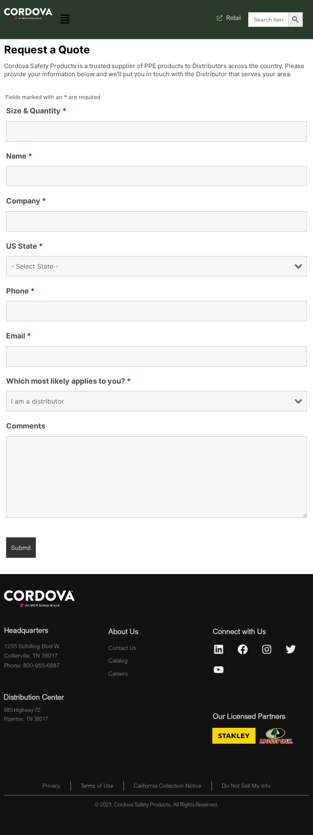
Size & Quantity (36, 110)
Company (26, 201)
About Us (123, 631)
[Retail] (220, 18)
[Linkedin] (219, 649)
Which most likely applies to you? (68, 381)
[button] (65, 19)
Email (18, 335)
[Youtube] (219, 669)
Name (19, 156)
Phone (20, 291)
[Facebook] (243, 649)
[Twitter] (291, 649)
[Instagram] (267, 649)
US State (24, 246)
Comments (25, 426)
